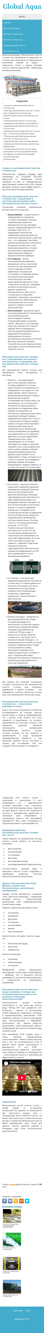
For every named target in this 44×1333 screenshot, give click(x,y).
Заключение (9, 159)
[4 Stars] (16, 1185)
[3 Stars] (15, 1185)
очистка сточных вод (30, 174)
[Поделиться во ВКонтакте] (10, 1201)
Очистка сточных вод (12, 39)
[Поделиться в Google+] (21, 1201)
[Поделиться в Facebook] (4, 1201)
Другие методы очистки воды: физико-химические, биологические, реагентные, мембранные (21, 143)
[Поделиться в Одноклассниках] (16, 1201)
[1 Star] (11, 1185)
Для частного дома (11, 28)
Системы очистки (11, 51)
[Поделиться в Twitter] (27, 1201)
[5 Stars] (18, 1185)
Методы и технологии (13, 34)
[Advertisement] (22, 772)
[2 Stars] (13, 1185)
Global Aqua (22, 6)
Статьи (28, 1310)
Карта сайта (18, 1310)
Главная (7, 22)
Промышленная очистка (14, 45)
